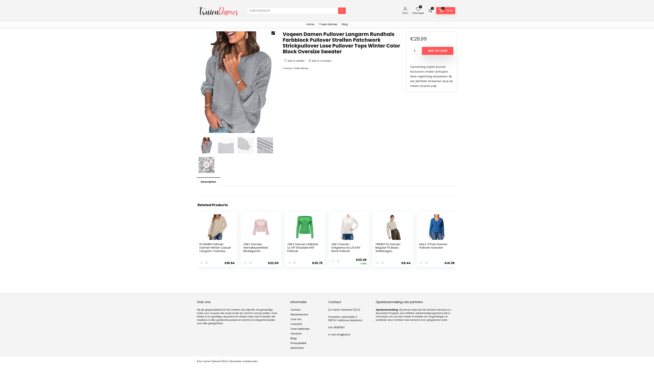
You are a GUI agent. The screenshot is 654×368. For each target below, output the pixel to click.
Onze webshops (300, 329)
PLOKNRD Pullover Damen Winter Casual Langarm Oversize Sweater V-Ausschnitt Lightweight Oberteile (215, 251)
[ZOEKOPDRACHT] (342, 10)
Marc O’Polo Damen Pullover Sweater (433, 246)
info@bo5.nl (343, 334)
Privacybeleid (298, 343)
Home (310, 24)
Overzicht (296, 324)
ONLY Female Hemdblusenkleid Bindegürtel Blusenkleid (255, 249)
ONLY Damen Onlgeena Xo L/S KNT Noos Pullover (346, 247)
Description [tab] (208, 181)
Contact (296, 309)
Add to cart (437, 50)
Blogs (294, 338)
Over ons (296, 319)
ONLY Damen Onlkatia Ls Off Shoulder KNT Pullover (302, 247)
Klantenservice (299, 314)
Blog (345, 24)
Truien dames (328, 24)
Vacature (296, 333)
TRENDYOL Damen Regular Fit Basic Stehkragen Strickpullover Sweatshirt (387, 251)
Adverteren (297, 348)
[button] (273, 33)
